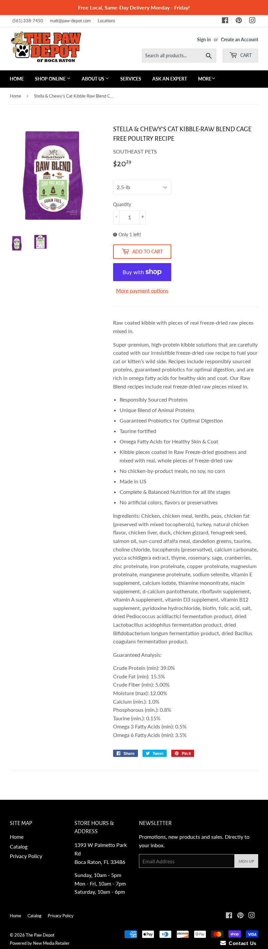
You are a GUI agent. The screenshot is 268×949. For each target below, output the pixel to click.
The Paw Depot (40, 935)
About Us (93, 78)
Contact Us (241, 943)
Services (130, 78)
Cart (245, 55)
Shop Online (51, 78)
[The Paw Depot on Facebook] (225, 21)
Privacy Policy (26, 856)
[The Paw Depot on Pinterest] (238, 21)
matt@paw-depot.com (70, 20)
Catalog (18, 846)
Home (17, 78)
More (204, 78)
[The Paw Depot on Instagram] (252, 21)
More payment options (142, 290)
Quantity (122, 204)
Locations (106, 20)
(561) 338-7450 (27, 20)
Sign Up (246, 861)
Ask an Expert (169, 78)
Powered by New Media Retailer (40, 943)
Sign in (204, 39)
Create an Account (239, 39)
